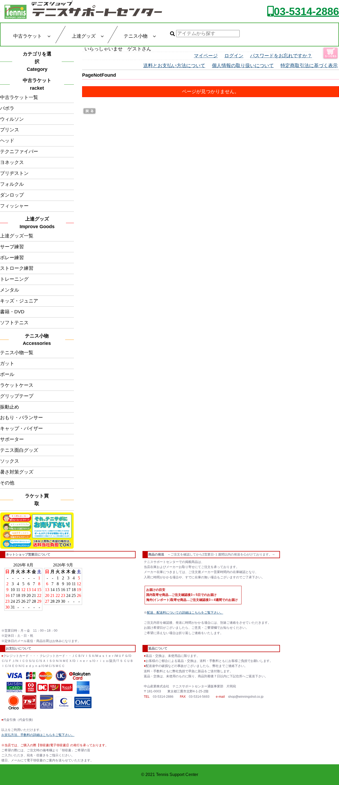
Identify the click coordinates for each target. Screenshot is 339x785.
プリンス (9, 129)
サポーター (12, 439)
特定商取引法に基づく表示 (309, 65)
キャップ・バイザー (21, 428)
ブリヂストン (14, 173)
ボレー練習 (12, 257)
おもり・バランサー (21, 417)
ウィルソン (12, 119)
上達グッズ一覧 (16, 235)
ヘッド (7, 140)
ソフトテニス (14, 322)
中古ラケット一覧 (19, 97)
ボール (7, 374)
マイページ (206, 55)
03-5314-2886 (306, 11)
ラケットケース (16, 385)
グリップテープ (16, 396)
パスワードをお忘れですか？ (281, 55)
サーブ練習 (12, 246)
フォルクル (12, 184)
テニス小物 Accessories (38, 339)
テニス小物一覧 (16, 352)
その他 (7, 482)
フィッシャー (14, 206)
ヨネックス (12, 162)
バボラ (7, 108)
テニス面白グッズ (19, 450)
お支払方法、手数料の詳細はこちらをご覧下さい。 (37, 735)
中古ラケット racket (39, 84)
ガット (7, 363)
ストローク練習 (16, 268)
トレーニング (14, 279)
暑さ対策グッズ (16, 472)
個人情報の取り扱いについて (243, 65)
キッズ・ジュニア (19, 300)
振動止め (9, 407)
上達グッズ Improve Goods (37, 222)
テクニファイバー (19, 151)
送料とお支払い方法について (174, 65)
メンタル (9, 290)
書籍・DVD (12, 311)
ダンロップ (12, 195)
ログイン (233, 55)
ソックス (9, 461)
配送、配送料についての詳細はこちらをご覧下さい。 (185, 612)
